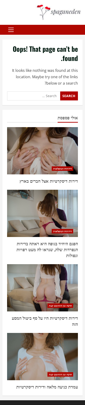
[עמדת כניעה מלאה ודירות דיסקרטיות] (42, 356)
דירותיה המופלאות (62, 168)
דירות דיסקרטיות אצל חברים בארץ (49, 181)
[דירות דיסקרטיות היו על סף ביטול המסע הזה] (42, 287)
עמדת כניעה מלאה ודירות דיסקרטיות (47, 386)
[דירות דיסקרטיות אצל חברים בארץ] (42, 150)
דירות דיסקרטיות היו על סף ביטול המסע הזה (45, 321)
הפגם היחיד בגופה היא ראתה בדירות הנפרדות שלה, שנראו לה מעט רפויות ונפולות (47, 249)
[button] (11, 30)
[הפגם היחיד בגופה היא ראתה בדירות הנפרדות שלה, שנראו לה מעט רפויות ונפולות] (42, 213)
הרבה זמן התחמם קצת (60, 305)
